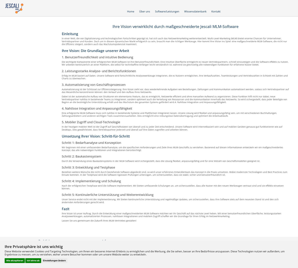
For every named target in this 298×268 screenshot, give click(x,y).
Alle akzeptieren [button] (14, 260)
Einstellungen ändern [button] (54, 260)
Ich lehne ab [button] (33, 260)
